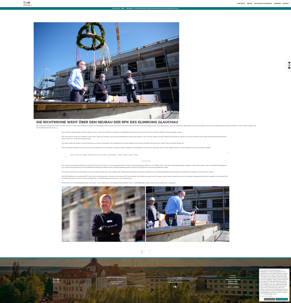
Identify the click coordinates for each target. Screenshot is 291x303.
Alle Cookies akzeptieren (281, 299)
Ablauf (249, 3)
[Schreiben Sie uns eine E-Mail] (289, 62)
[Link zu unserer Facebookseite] (289, 68)
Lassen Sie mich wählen (266, 296)
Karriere (277, 3)
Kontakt (286, 3)
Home (122, 8)
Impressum (232, 277)
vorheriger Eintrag (142, 250)
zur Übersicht (149, 250)
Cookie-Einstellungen (233, 287)
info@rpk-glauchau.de (175, 282)
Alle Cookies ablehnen (269, 299)
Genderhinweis (233, 283)
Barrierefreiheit (233, 281)
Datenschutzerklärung (233, 279)
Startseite (241, 3)
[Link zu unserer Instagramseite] (289, 65)
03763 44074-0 (177, 278)
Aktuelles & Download (263, 3)
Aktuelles (129, 8)
